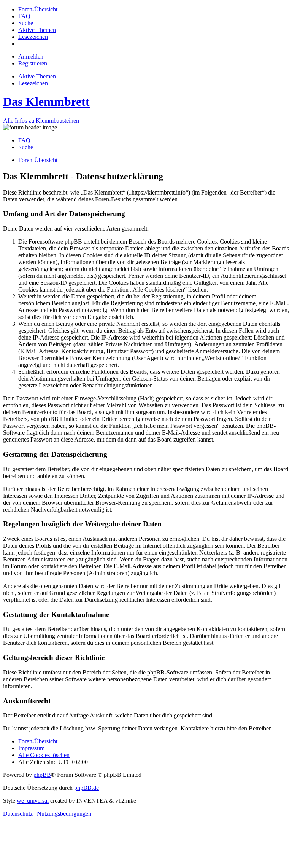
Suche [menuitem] (25, 147)
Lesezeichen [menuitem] (33, 83)
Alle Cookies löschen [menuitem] (44, 755)
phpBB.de (86, 787)
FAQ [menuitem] (24, 140)
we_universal (33, 800)
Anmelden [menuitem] (30, 56)
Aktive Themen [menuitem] (37, 76)
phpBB (42, 775)
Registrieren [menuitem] (32, 63)
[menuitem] (37, 9)
